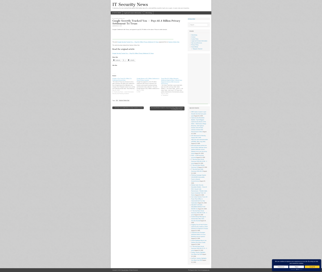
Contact (193, 37)
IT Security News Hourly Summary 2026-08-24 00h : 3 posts (199, 161)
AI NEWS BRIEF (116, 13)
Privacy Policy (195, 44)
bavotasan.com (205, 270)
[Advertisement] (142, 35)
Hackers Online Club (119, 18)
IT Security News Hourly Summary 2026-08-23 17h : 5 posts (199, 248)
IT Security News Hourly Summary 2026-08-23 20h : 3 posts (199, 212)
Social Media (194, 46)
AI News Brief (191, 19)
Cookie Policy (194, 39)
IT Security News (130, 4)
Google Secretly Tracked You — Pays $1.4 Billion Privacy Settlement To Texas (138, 42)
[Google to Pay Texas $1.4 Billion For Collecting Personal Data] (124, 86)
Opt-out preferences (196, 43)
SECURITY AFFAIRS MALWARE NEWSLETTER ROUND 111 (198, 206)
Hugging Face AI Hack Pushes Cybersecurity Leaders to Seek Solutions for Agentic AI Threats (199, 226)
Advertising (148, 13)
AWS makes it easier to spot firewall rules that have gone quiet (198, 113)
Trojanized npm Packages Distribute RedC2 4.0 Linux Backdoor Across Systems (198, 234)
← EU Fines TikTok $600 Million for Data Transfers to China (128, 107)
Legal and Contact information (132, 13)
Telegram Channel (197, 48)
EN (113, 18)
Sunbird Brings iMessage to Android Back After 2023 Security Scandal (198, 218)
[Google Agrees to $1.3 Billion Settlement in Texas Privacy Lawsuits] (149, 85)
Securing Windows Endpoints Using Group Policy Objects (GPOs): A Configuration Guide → (167, 108)
